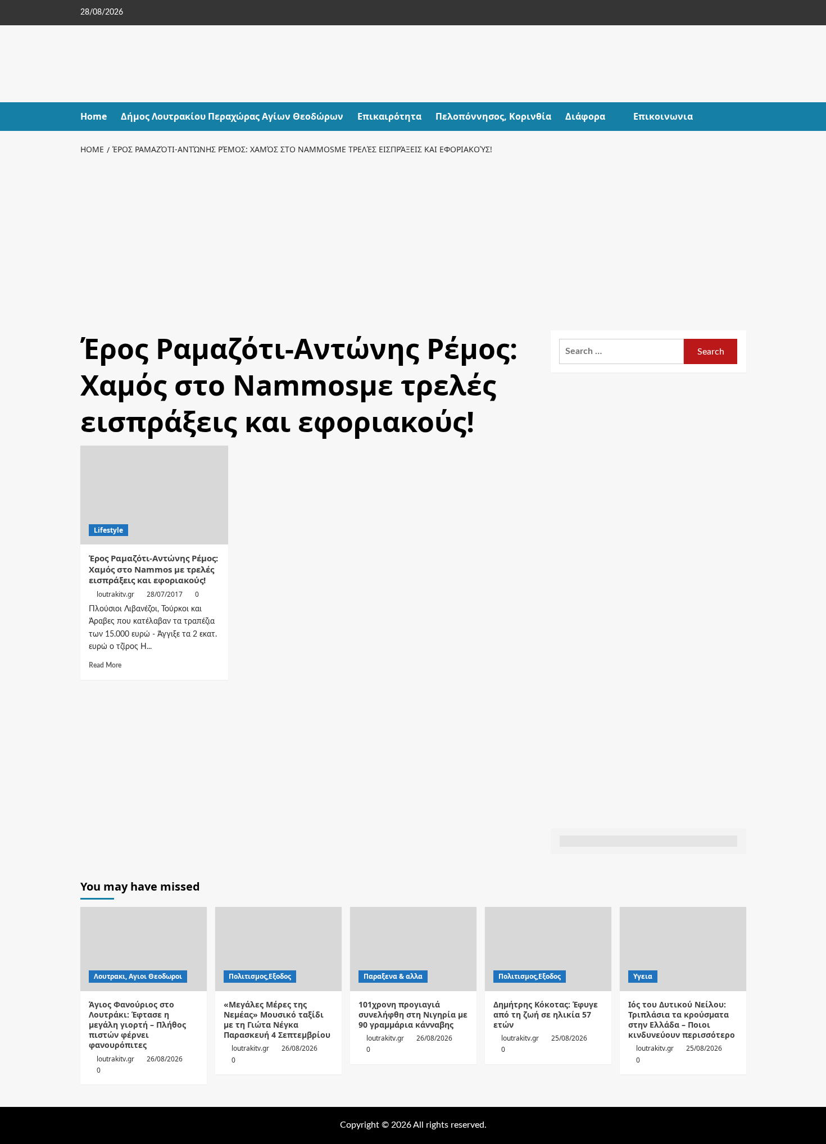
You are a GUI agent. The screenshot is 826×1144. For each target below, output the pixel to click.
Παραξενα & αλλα (393, 976)
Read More (105, 665)
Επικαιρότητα (389, 116)
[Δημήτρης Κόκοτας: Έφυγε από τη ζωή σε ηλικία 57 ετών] (548, 949)
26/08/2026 (165, 1059)
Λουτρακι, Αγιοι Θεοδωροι (138, 976)
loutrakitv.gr (115, 594)
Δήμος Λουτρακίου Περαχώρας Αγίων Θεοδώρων (232, 116)
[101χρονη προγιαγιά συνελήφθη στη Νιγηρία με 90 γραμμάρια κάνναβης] (413, 949)
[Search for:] (621, 351)
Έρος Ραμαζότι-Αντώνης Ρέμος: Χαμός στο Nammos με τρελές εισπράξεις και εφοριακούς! (153, 568)
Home (93, 116)
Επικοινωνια (663, 116)
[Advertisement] (413, 240)
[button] (739, 116)
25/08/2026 (569, 1038)
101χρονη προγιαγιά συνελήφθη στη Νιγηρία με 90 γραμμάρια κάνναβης (413, 1014)
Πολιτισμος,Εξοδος (260, 976)
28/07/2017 (165, 594)
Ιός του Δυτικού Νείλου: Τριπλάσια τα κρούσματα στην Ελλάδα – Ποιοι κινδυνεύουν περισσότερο (681, 1020)
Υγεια (642, 976)
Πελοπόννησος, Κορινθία (493, 116)
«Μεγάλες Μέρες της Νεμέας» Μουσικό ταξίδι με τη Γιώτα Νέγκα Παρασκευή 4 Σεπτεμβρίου (277, 1020)
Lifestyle (108, 530)
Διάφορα (585, 116)
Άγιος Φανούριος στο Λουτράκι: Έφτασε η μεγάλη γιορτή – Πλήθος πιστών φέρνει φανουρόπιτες (137, 1025)
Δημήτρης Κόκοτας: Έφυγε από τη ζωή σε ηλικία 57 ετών (545, 1014)
